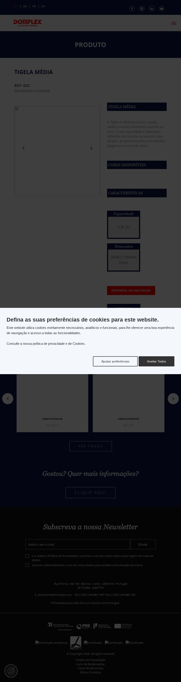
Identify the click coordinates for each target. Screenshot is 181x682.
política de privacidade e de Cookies (59, 343)
